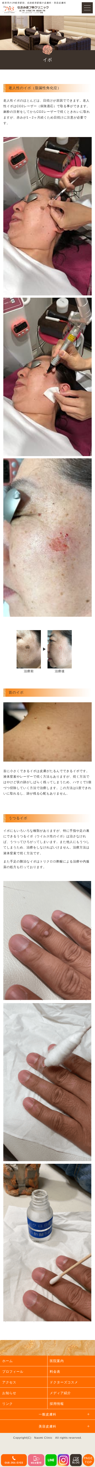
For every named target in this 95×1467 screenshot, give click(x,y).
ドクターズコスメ (64, 1382)
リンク (7, 1404)
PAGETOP (88, 1460)
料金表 (55, 1371)
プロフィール (12, 1371)
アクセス (9, 1382)
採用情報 (57, 1404)
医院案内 (57, 1361)
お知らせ (9, 1393)
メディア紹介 (60, 1393)
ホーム (7, 1361)
